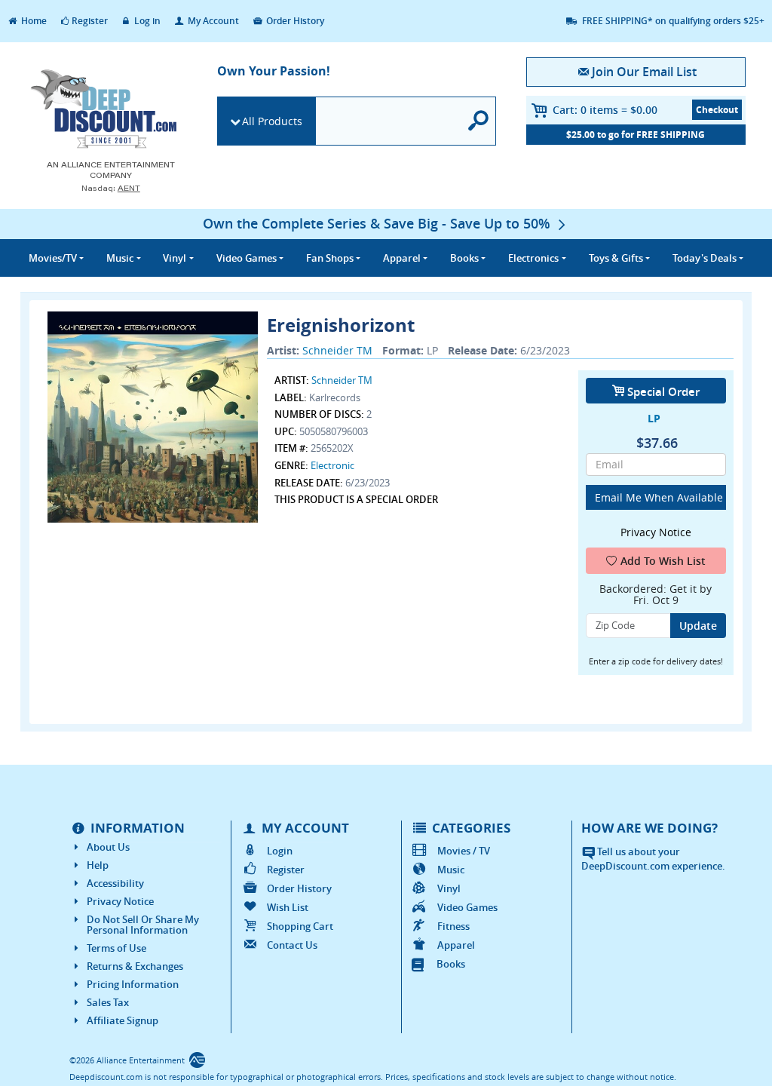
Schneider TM (337, 350)
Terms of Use (116, 948)
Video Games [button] (246, 258)
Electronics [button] (533, 258)
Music (450, 869)
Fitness (453, 926)
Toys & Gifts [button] (616, 258)
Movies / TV (463, 850)
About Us (108, 847)
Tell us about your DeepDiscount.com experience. (653, 859)
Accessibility (115, 883)
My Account (212, 20)
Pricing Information (133, 984)
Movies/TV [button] (53, 258)
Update (698, 625)
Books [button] (464, 258)
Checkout (717, 109)
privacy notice (655, 532)
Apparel (456, 945)
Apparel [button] (402, 258)
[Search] (478, 121)
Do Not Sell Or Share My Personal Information (143, 924)
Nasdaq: (110, 188)
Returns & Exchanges (135, 966)
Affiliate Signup (122, 1020)
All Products (272, 121)
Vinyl (449, 888)
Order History (294, 20)
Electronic (332, 465)
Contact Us (292, 945)
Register (90, 20)
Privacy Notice (120, 901)
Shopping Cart (300, 926)
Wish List (287, 907)
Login (280, 850)
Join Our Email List (644, 71)
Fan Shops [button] (330, 258)
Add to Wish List (663, 561)
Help (98, 865)
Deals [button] (704, 258)
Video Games (467, 907)
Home (33, 20)
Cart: (605, 110)
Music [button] (119, 258)
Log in (146, 20)
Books (451, 964)
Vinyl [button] (174, 258)
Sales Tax (108, 1002)
